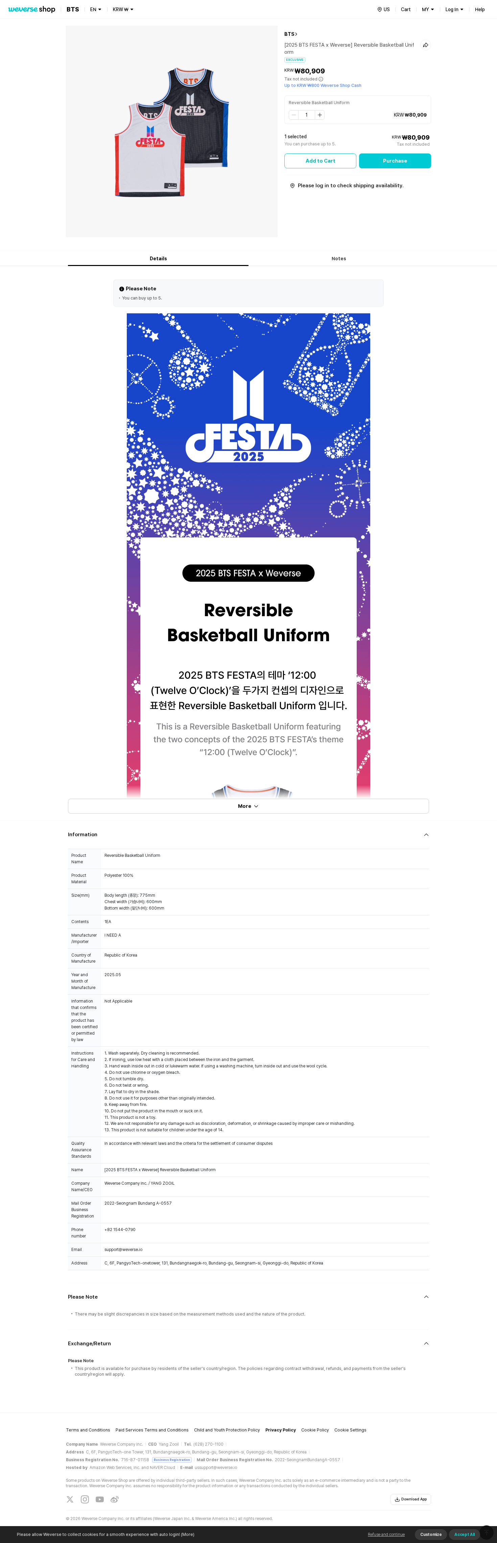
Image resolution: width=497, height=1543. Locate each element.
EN (93, 9)
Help (480, 9)
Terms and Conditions (88, 1429)
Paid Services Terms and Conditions (152, 1429)
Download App (414, 1499)
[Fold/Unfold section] (248, 835)
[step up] (319, 115)
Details (158, 258)
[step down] (294, 115)
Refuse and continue (386, 1534)
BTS (289, 34)
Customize (431, 1534)
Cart (406, 9)
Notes (339, 258)
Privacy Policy (280, 1429)
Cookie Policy (315, 1429)
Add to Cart (320, 161)
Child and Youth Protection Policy (227, 1429)
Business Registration (172, 1460)
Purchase (395, 161)
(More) (187, 1534)
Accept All (464, 1534)
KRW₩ (120, 9)
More (244, 806)
